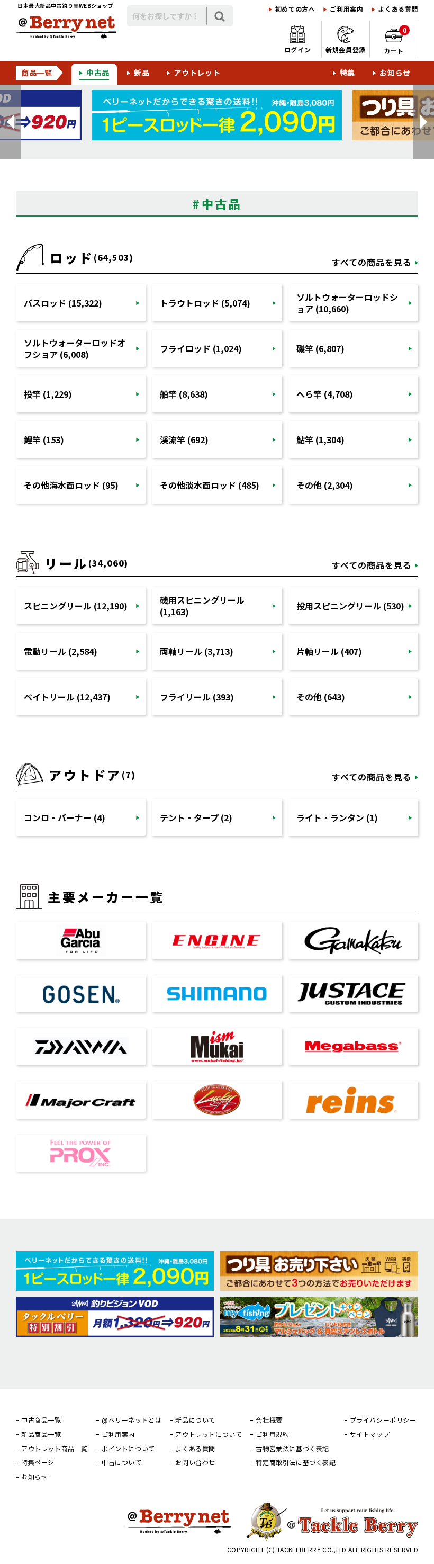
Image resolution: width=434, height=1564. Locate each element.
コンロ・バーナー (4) (64, 817)
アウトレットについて (208, 1434)
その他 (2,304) (324, 485)
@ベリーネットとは (131, 1420)
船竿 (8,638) (184, 394)
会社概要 (269, 1420)
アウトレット (197, 72)
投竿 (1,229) (48, 394)
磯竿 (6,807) (320, 348)
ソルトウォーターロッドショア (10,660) (347, 303)
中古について (122, 1462)
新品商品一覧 (41, 1434)
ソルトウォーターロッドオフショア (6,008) (74, 348)
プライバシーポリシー (383, 1420)
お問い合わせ (195, 1462)
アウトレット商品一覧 (54, 1448)
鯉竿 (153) (44, 439)
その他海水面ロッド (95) (71, 485)
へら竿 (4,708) (324, 394)
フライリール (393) (197, 696)
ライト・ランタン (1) (337, 817)
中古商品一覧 (41, 1420)
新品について (195, 1420)
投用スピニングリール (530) (350, 605)
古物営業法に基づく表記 (292, 1448)
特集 (347, 72)
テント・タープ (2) (196, 817)
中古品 (98, 72)
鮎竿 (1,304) (320, 439)
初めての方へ (295, 9)
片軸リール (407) (329, 651)
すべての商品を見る (372, 262)
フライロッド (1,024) (201, 348)
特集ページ (38, 1462)
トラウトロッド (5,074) (205, 302)
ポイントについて (128, 1448)
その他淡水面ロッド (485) (209, 485)
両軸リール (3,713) (196, 651)
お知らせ (395, 72)
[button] (10, 122)
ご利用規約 (272, 1434)
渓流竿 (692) (184, 439)
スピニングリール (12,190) (76, 605)
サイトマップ (370, 1434)
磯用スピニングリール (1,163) (202, 606)
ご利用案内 (346, 9)
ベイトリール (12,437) (67, 696)
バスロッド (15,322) (63, 302)
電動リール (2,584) (60, 651)
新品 (141, 72)
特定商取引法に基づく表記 (296, 1462)
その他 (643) (320, 696)
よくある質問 (398, 9)
